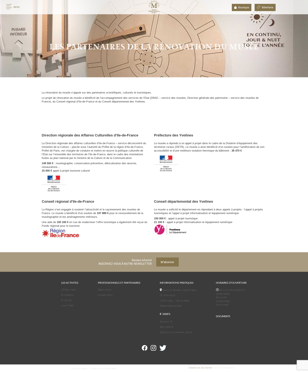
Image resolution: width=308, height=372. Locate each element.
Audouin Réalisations (211, 368)
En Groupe (66, 300)
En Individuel (67, 295)
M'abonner (167, 262)
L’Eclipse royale (68, 290)
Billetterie (267, 7)
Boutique (243, 7)
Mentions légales (79, 369)
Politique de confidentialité (103, 369)
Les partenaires (105, 295)
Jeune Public (67, 305)
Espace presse (105, 290)
